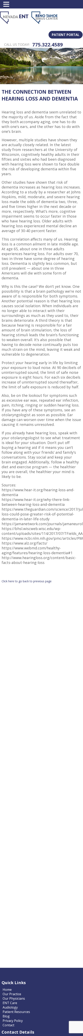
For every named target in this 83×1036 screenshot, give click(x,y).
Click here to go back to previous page (27, 581)
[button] (6, 4)
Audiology (10, 1007)
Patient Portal (65, 34)
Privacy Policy (13, 1020)
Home (7, 989)
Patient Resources (16, 1012)
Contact (8, 1025)
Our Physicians (14, 998)
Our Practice (12, 994)
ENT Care (10, 1003)
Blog (6, 1016)
